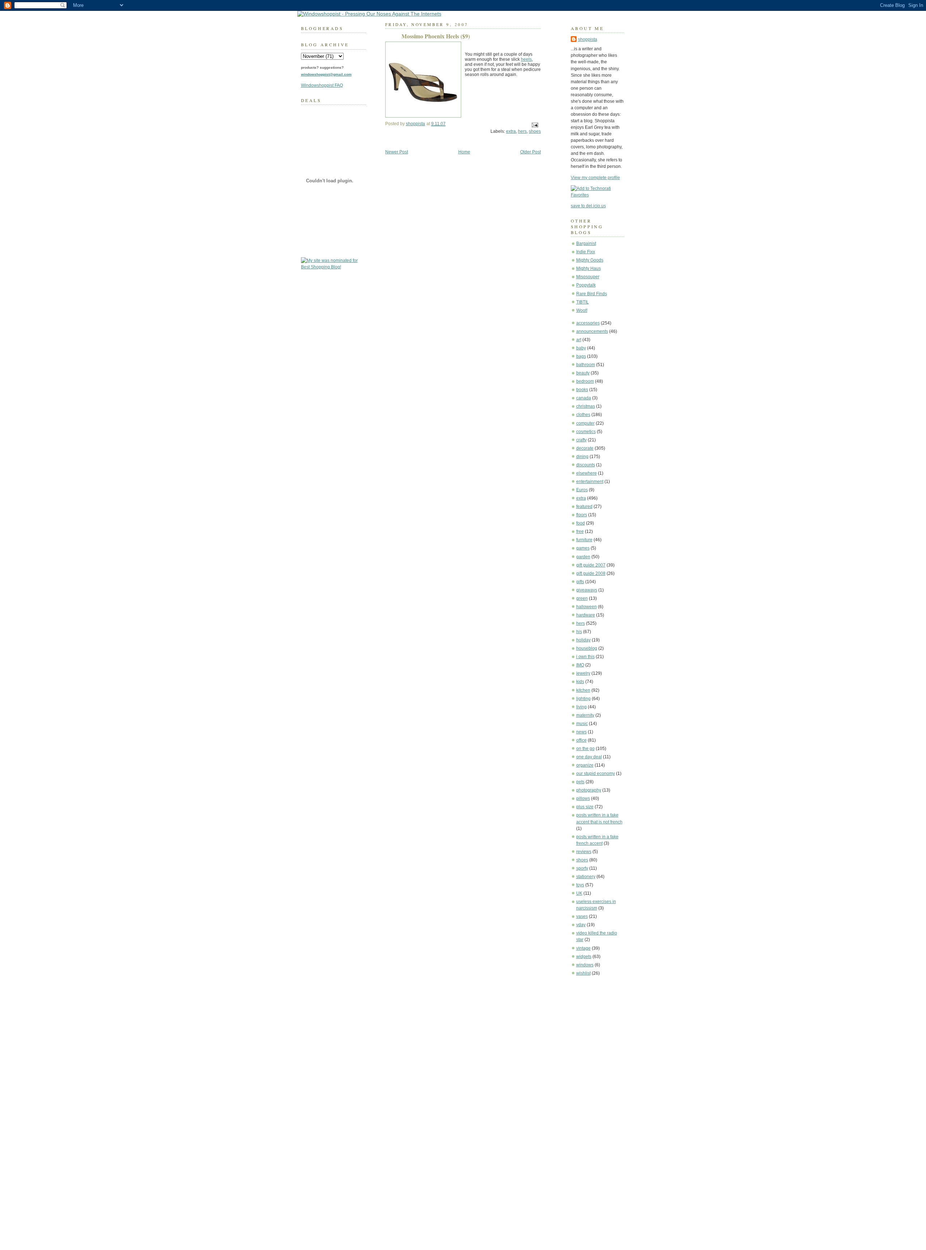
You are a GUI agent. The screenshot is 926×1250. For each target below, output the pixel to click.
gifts (580, 581)
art (578, 339)
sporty (582, 868)
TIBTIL (582, 302)
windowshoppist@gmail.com (326, 74)
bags (581, 356)
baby (581, 348)
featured (584, 506)
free (580, 531)
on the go (585, 748)
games (583, 548)
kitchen (583, 690)
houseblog (586, 648)
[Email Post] (534, 124)
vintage (583, 948)
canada (583, 398)
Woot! (581, 310)
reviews (583, 851)
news (581, 731)
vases (582, 916)
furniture (584, 539)
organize (585, 765)
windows (585, 964)
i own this (585, 656)
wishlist (583, 973)
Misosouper (587, 276)
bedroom (585, 381)
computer (585, 423)
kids (580, 681)
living (581, 706)
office (581, 740)
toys (580, 884)
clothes (583, 414)
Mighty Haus (588, 268)
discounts (585, 464)
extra (581, 498)
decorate (585, 448)
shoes (582, 860)
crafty (581, 439)
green (582, 598)
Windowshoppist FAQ (322, 85)
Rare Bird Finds (591, 293)
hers (580, 623)
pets (580, 781)
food (580, 523)
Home (464, 151)
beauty (583, 373)
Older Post (530, 151)
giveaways (586, 590)
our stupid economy (595, 773)
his (579, 631)
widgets (583, 956)
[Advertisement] (592, 1091)
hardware (585, 615)
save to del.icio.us (588, 205)
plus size (585, 806)
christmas (585, 406)
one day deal (589, 756)
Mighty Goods (589, 260)
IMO (580, 665)
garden (583, 556)
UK (579, 893)
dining (582, 456)
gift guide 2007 (591, 565)
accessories (588, 323)
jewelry (583, 673)
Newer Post (396, 151)
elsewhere (586, 473)
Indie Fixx (585, 251)
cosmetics (586, 431)
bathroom (585, 364)
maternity (585, 715)
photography (588, 790)
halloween (586, 606)
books (582, 389)
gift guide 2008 (591, 573)
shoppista (587, 39)
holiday (583, 640)
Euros (582, 489)
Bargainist (586, 243)
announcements (592, 331)
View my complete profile (595, 177)
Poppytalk (586, 285)
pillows (583, 798)
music (582, 723)
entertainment (589, 481)
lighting (583, 698)
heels (526, 59)
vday (581, 924)
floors (581, 514)
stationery (585, 876)
